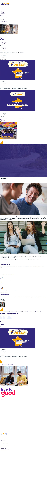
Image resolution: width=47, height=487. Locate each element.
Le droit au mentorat (4, 22)
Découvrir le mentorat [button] (3, 220)
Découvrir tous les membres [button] (3, 432)
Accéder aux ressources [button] (3, 53)
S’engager (2, 12)
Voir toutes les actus (2, 120)
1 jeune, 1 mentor (3, 47)
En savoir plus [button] (2, 182)
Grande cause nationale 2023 (5, 443)
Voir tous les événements (3, 139)
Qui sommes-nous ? (4, 42)
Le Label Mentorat (3, 48)
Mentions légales (3, 448)
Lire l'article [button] (1, 119)
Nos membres (3, 43)
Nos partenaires (3, 44)
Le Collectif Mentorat (4, 10)
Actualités (2, 11)
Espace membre (3, 440)
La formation (3, 13)
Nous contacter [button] (2, 15)
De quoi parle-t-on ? (4, 21)
